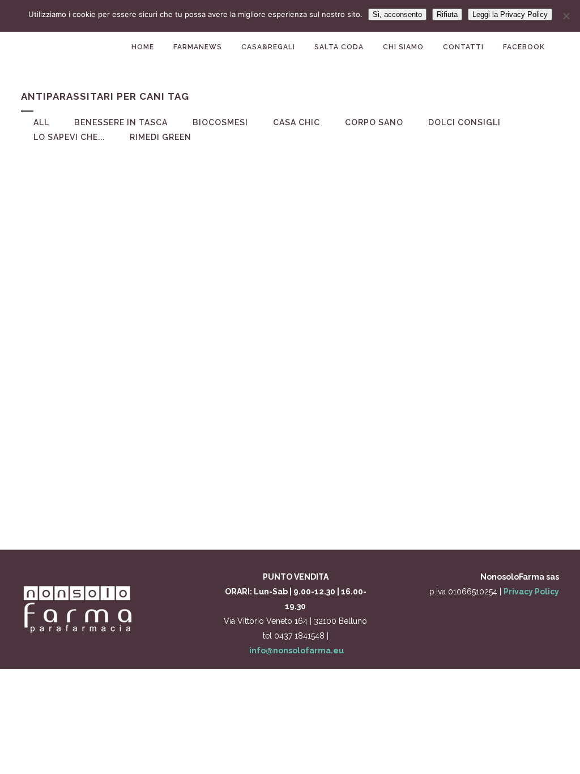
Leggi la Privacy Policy (510, 14)
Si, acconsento (397, 14)
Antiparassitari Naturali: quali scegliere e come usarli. (104, 322)
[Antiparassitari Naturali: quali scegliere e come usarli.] (104, 227)
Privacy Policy (531, 591)
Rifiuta (447, 14)
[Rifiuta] (566, 16)
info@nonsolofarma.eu (296, 650)
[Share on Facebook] (102, 505)
